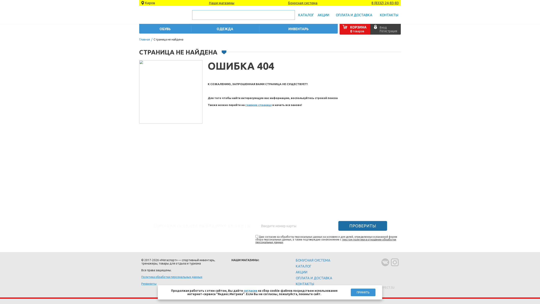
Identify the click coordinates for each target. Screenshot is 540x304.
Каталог (306, 15)
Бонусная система (302, 3)
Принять (363, 292)
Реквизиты (149, 283)
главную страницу (258, 105)
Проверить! (362, 225)
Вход (383, 27)
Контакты (389, 15)
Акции (323, 15)
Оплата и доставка (354, 15)
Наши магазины (221, 3)
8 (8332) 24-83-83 (385, 3)
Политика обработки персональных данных (171, 277)
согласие (250, 290)
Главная (144, 39)
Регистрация (388, 31)
